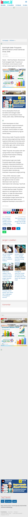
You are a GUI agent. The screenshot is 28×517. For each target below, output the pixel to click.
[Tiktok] (16, 213)
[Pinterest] (21, 210)
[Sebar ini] (4, 228)
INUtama (12, 40)
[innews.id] (6, 2)
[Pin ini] (14, 228)
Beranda (10, 512)
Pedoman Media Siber (6, 513)
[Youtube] (12, 213)
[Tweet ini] (9, 228)
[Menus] (26, 1)
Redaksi (16, 512)
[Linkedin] (8, 213)
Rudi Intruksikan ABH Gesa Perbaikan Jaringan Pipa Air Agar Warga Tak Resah (20, 220)
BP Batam (8, 501)
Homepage (5, 40)
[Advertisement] (14, 23)
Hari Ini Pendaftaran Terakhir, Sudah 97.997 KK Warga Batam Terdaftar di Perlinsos (7, 257)
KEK (3, 501)
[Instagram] (5, 213)
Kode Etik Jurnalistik (17, 513)
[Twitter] (17, 210)
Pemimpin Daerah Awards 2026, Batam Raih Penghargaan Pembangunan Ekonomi (7, 294)
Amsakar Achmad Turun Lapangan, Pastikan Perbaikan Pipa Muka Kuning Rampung (19, 257)
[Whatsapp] (4, 232)
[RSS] (20, 213)
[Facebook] (13, 210)
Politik (14, 501)
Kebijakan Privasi (5, 514)
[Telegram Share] (18, 228)
